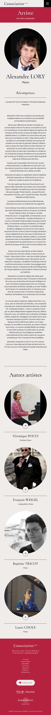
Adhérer (25, 670)
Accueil (25, 659)
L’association (25, 661)
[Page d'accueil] (16, 3)
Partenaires (25, 672)
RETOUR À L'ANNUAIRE (25, 18)
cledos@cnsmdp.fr (31, 653)
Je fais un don (27, 683)
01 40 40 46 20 (18, 653)
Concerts (25, 666)
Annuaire (25, 668)
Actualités (25, 664)
